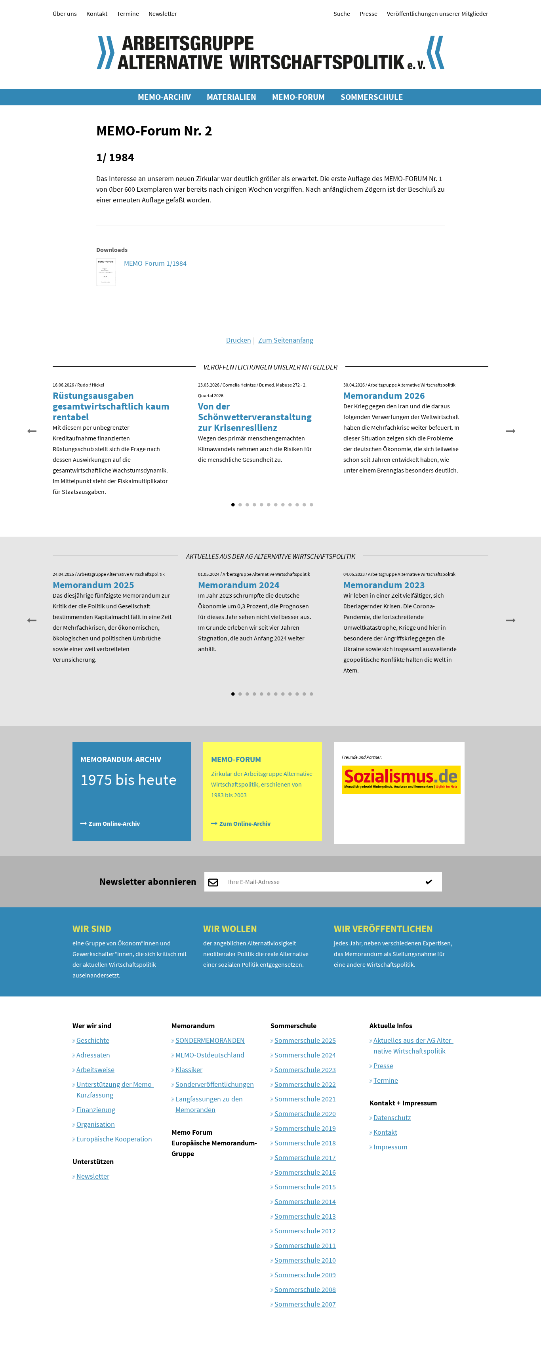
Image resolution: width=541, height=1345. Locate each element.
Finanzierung (95, 1109)
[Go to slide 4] (253, 502)
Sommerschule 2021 (305, 1098)
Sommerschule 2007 (305, 1304)
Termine (128, 13)
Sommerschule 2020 (305, 1113)
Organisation (95, 1124)
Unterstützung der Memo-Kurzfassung (115, 1089)
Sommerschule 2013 (305, 1216)
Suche (341, 13)
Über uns (65, 13)
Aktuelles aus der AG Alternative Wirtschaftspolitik (413, 1045)
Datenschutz (392, 1117)
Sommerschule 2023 (305, 1069)
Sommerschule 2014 (305, 1201)
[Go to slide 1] (232, 502)
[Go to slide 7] (275, 502)
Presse (368, 13)
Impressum (390, 1146)
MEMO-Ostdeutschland (209, 1054)
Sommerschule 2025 (305, 1040)
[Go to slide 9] (289, 502)
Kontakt (96, 13)
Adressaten (93, 1054)
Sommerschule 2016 (305, 1172)
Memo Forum (191, 1132)
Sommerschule (293, 1025)
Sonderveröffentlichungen (214, 1084)
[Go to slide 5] (261, 502)
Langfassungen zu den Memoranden (209, 1104)
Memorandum (193, 1025)
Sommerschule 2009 (305, 1274)
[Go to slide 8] (282, 502)
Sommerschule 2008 (305, 1289)
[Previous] (31, 430)
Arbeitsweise (95, 1069)
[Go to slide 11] (303, 502)
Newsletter (163, 13)
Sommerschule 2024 (305, 1054)
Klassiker (188, 1069)
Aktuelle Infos (391, 1025)
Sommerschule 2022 (305, 1084)
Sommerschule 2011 (305, 1245)
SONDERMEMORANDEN (210, 1040)
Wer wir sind (91, 1025)
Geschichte (92, 1040)
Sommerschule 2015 (305, 1186)
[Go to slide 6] (268, 502)
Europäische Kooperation (114, 1138)
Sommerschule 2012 (305, 1230)
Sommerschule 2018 (305, 1142)
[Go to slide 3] (246, 502)
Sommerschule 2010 (305, 1260)
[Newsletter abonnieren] (432, 882)
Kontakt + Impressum (403, 1102)
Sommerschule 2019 (305, 1128)
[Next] (510, 430)
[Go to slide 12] (310, 502)
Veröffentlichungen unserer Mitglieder (437, 13)
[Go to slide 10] (296, 502)
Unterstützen (93, 1161)
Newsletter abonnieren (147, 881)
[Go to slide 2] (239, 502)
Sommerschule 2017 (305, 1157)
